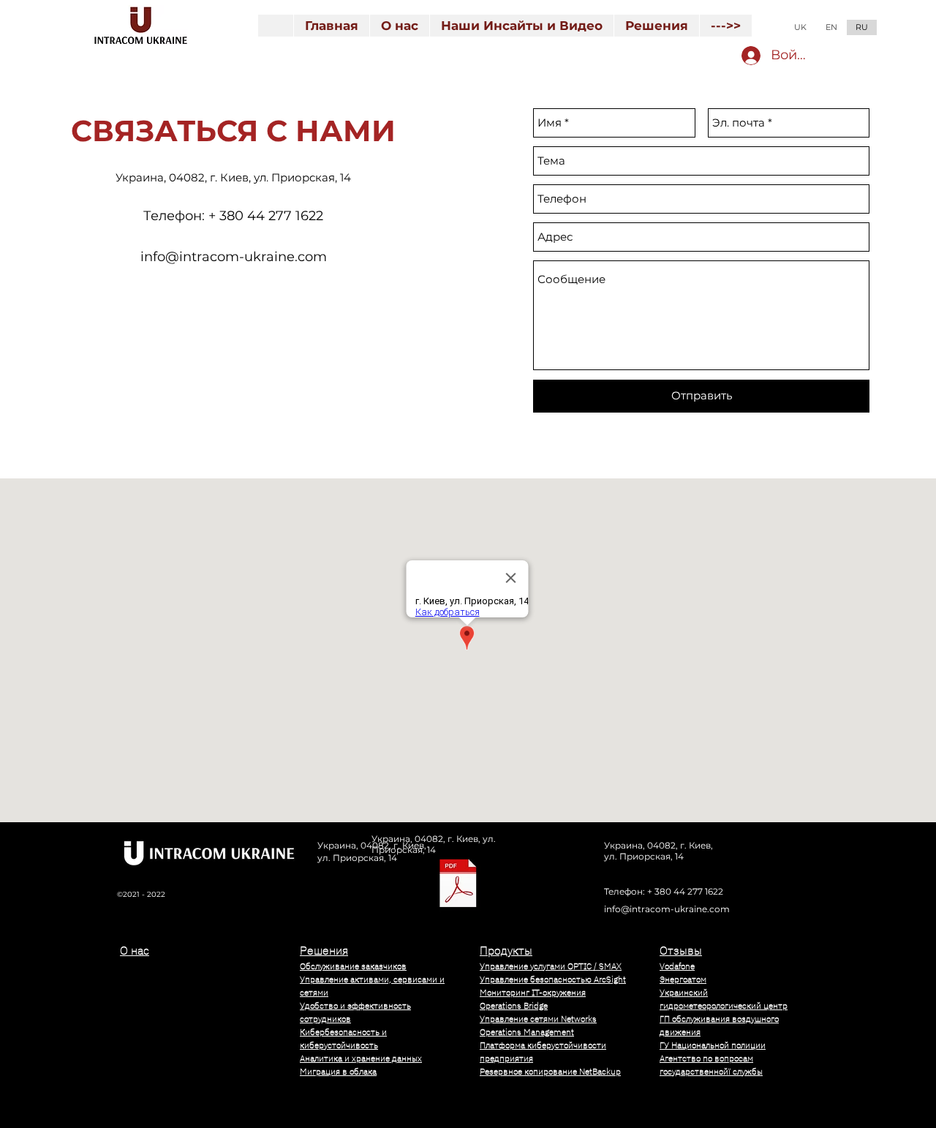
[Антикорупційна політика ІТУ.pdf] (458, 885)
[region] (198, 1023)
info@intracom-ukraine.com (233, 257)
